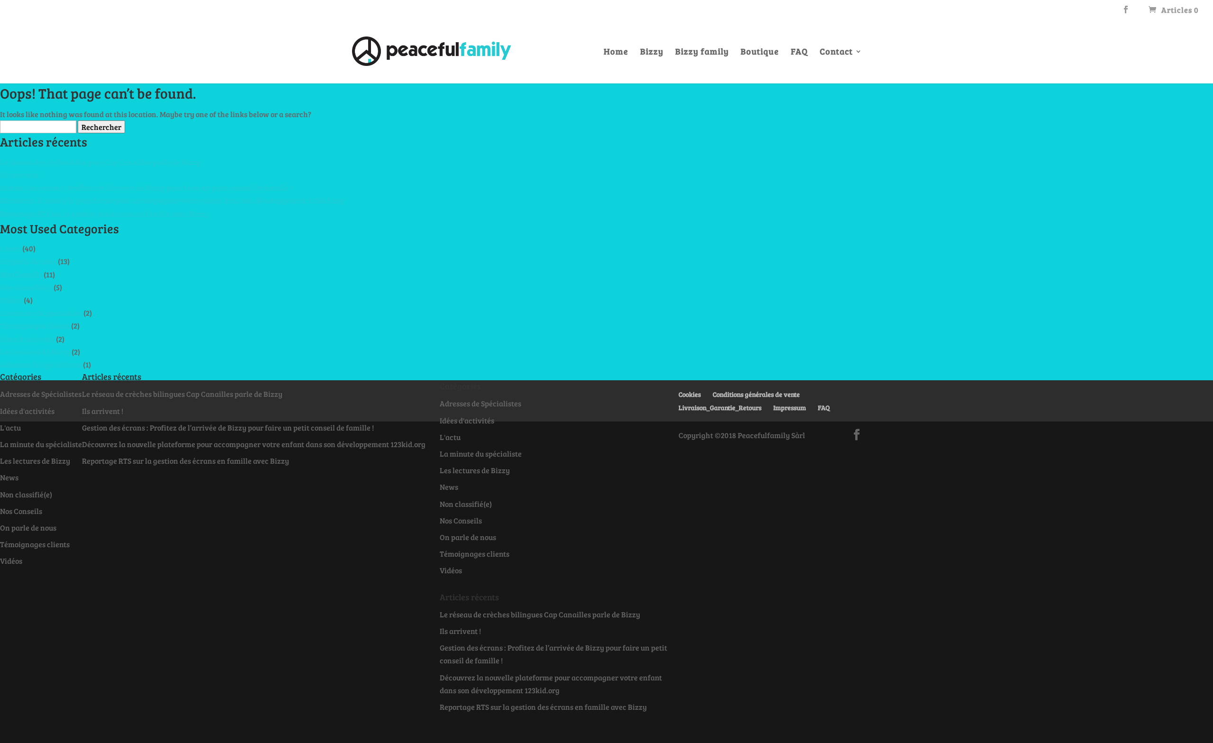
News (9, 477)
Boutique (760, 52)
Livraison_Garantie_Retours (720, 407)
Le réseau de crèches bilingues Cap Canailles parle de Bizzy (100, 162)
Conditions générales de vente (756, 394)
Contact (836, 52)
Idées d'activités (27, 339)
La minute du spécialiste (41, 313)
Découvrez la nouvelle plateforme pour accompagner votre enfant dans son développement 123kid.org (172, 200)
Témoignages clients (35, 325)
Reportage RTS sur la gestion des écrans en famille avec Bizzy (103, 214)
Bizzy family (702, 52)
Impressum (789, 407)
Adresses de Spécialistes (40, 364)
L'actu (10, 248)
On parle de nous (28, 261)
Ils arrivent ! (20, 175)
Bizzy (651, 52)
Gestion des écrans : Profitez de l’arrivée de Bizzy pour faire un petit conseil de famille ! (146, 188)
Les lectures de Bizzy (35, 352)
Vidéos (11, 300)
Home (616, 52)
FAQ (799, 52)
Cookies (690, 394)
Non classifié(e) (26, 287)
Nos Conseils (21, 274)
